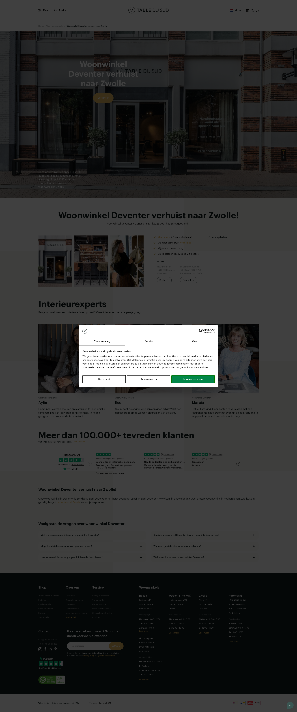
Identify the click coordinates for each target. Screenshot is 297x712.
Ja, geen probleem (193, 379)
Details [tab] (148, 341)
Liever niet (104, 379)
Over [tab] (195, 341)
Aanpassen (146, 379)
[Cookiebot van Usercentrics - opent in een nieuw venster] (201, 331)
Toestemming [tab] (102, 341)
